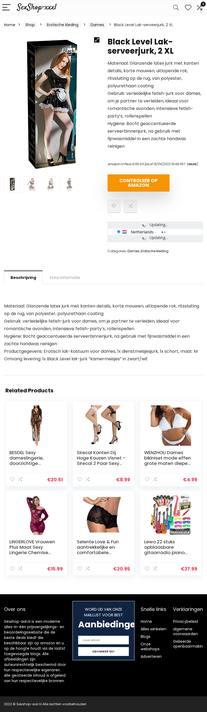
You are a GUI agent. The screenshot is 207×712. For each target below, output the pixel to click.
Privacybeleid (185, 621)
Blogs (145, 636)
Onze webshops (150, 646)
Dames (97, 24)
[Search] (176, 8)
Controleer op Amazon (138, 182)
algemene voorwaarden (185, 631)
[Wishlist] (188, 7)
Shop (30, 24)
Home (9, 24)
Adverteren (151, 656)
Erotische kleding (62, 24)
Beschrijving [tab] (23, 277)
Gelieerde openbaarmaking (189, 644)
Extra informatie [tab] (65, 277)
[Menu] (6, 8)
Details (191, 164)
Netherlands (142, 231)
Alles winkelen (153, 629)
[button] (96, 40)
